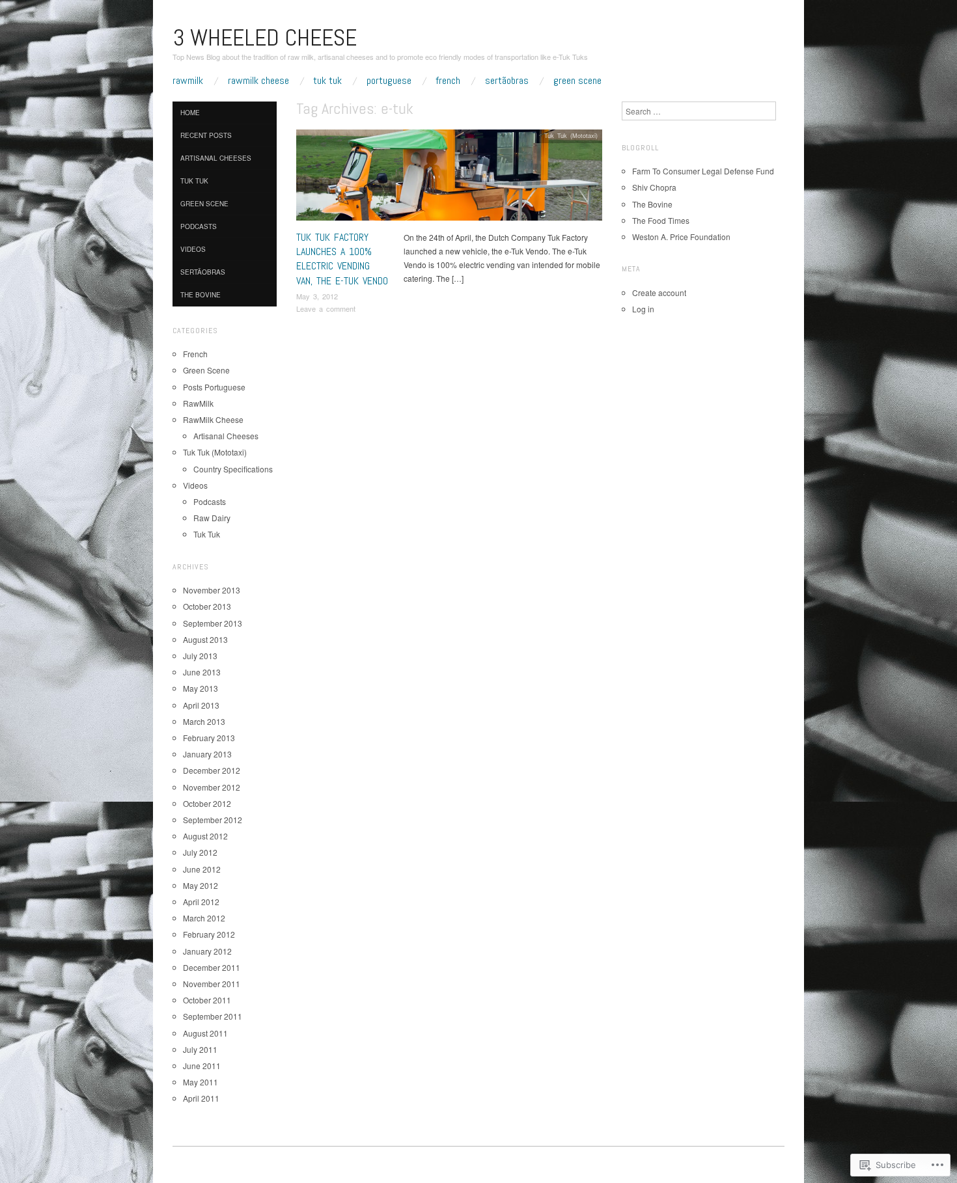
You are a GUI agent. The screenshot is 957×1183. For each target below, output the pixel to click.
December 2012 (211, 770)
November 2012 (211, 787)
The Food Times (660, 220)
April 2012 (201, 901)
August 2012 (205, 835)
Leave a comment (325, 308)
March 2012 (204, 917)
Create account (659, 292)
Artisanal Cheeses (215, 158)
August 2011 (205, 1033)
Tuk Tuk (327, 80)
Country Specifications (233, 468)
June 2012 (202, 869)
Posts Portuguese (214, 386)
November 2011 (211, 983)
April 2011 (201, 1098)
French (448, 80)
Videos (193, 249)
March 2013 (204, 721)
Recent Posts (206, 135)
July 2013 (200, 655)
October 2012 (207, 803)
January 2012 (207, 951)
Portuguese (389, 80)
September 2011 (212, 1016)
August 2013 (205, 639)
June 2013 (202, 671)
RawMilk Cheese (258, 80)
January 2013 (207, 753)
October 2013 (207, 606)
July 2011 (200, 1049)
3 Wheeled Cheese (265, 38)
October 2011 (207, 999)
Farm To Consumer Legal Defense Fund (703, 170)
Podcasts (198, 226)
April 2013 (201, 705)
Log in (643, 308)
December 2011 (211, 967)
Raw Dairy (211, 517)
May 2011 (200, 1081)
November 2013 (211, 589)
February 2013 (209, 737)
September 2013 (212, 623)
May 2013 (200, 688)
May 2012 (200, 885)
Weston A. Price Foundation (681, 236)
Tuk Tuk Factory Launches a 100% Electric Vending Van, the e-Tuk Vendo (342, 259)
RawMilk (188, 80)
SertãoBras (507, 80)
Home (190, 112)
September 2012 (212, 819)
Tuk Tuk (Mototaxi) (571, 135)
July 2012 (200, 852)
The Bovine (200, 294)
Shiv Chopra (654, 187)
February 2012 (209, 934)
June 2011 (202, 1065)
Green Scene (577, 80)
